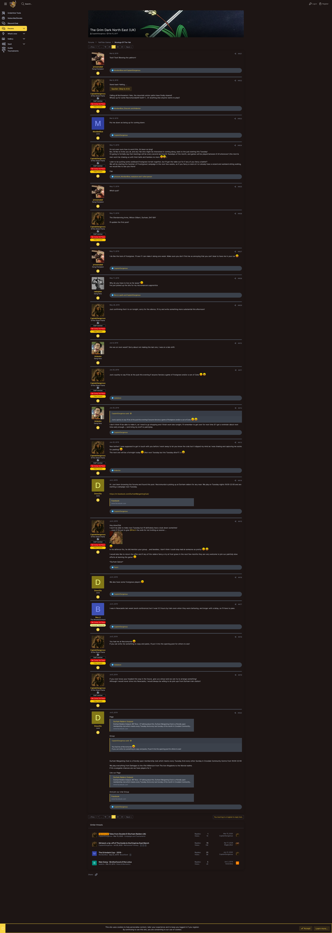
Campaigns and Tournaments (134, 836)
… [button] (101, 47)
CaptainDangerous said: (120, 413)
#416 (240, 577)
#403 (240, 119)
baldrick (102, 864)
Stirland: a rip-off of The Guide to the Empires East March (124, 843)
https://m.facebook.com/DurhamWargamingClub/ (129, 494)
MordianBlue (103, 855)
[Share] (235, 54)
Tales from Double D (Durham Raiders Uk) (127, 834)
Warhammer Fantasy (131, 845)
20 (109, 47)
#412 (240, 408)
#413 (240, 442)
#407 (240, 252)
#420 (240, 713)
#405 (240, 187)
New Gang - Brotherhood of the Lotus (115, 862)
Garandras (229, 864)
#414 (240, 480)
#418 (240, 637)
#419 (240, 675)
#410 (240, 343)
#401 (240, 54)
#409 (240, 305)
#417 (240, 604)
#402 (240, 81)
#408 (240, 278)
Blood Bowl (124, 855)
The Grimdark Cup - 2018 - (110, 852)
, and (127, 108)
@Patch (133, 530)
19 (105, 47)
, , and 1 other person (133, 177)
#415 (240, 521)
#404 (240, 145)
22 (118, 47)
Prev (93, 47)
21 (114, 47)
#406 (240, 214)
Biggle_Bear (228, 845)
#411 (240, 370)
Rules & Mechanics (123, 864)
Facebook (115, 501)
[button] (5, 4)
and (127, 70)
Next (128, 47)
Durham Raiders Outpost (123, 721)
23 (122, 47)
